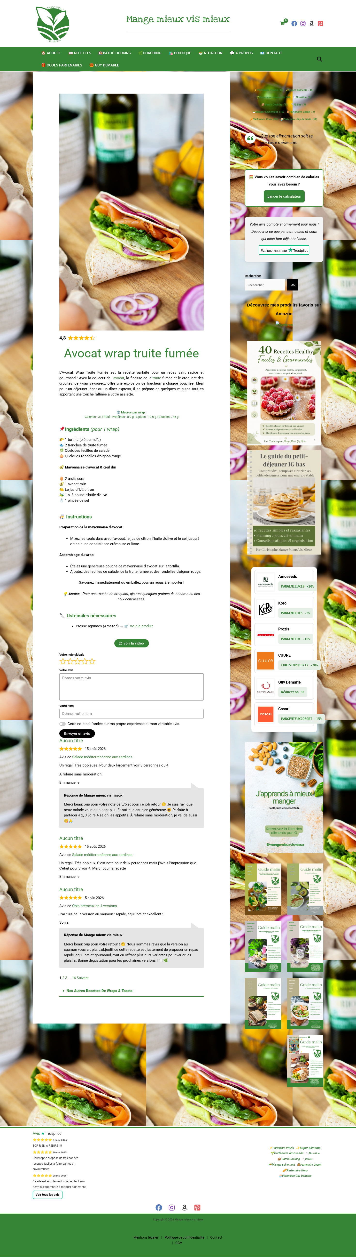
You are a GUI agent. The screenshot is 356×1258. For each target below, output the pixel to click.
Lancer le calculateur (284, 196)
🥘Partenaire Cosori (300, 111)
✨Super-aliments (299, 90)
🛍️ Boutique (180, 53)
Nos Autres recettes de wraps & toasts (99, 991)
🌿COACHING (149, 53)
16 (74, 978)
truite (157, 378)
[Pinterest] (320, 23)
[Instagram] (303, 23)
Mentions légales (146, 1237)
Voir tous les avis (48, 1194)
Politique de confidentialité (184, 1237)
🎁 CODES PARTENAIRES (61, 65)
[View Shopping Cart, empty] (282, 23)
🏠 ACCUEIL (51, 53)
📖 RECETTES (80, 53)
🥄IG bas (298, 104)
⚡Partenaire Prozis (269, 90)
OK (293, 285)
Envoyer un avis (77, 733)
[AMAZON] (312, 23)
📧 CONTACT (271, 53)
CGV (178, 1243)
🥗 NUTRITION (210, 53)
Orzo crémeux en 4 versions (94, 906)
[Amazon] (184, 1207)
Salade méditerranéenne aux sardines (102, 757)
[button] (319, 59)
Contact (216, 1237)
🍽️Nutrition (302, 97)
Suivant (83, 978)
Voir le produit (141, 626)
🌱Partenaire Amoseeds (273, 97)
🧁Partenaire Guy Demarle (298, 119)
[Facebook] (294, 23)
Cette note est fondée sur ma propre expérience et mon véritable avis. (124, 724)
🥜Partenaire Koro (264, 119)
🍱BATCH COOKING (114, 53)
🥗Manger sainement (268, 111)
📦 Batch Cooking (274, 104)
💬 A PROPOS (241, 53)
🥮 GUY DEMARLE (104, 65)
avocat (118, 378)
